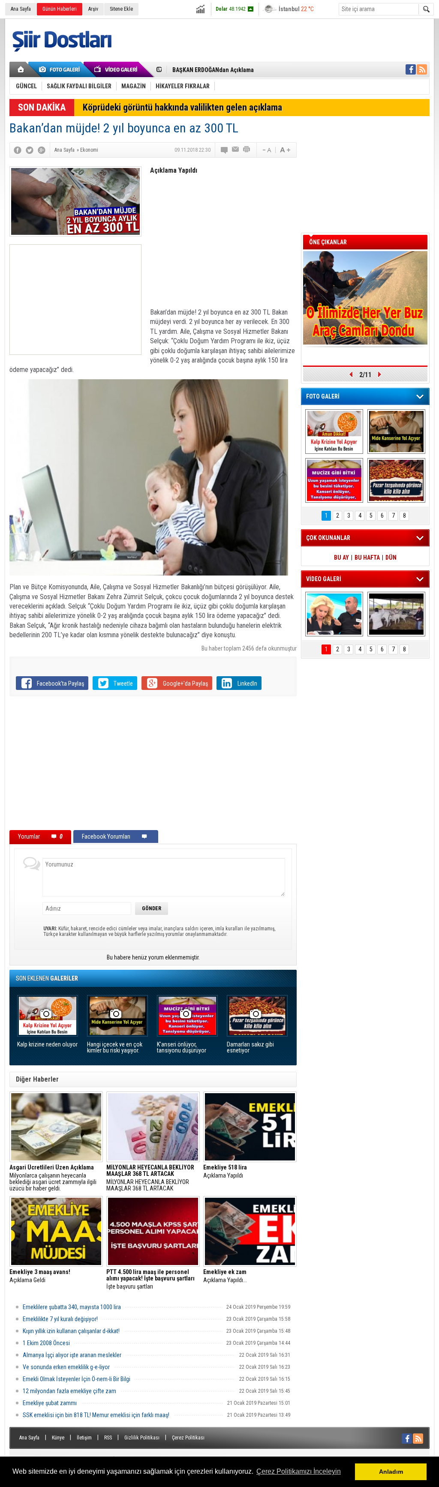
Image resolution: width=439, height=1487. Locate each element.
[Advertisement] (75, 299)
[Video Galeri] (116, 69)
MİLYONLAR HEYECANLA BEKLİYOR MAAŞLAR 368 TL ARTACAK (150, 1178)
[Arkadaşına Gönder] (236, 150)
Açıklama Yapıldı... (225, 1276)
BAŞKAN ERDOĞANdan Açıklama (213, 68)
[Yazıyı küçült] (266, 150)
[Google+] (41, 150)
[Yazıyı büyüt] (285, 150)
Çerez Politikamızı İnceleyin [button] (298, 1471)
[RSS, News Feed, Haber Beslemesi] (422, 69)
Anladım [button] (391, 1471)
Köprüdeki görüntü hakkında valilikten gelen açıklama (182, 107)
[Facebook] (17, 150)
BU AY (341, 557)
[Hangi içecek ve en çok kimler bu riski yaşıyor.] (396, 431)
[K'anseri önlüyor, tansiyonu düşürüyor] (334, 480)
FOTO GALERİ (323, 396)
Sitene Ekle (121, 9)
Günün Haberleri (59, 9)
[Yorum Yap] (225, 150)
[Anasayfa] (21, 69)
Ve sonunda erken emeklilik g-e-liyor (66, 1367)
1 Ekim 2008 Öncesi (46, 1343)
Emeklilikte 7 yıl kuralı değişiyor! (60, 1319)
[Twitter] (29, 150)
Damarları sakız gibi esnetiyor (250, 1047)
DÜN (391, 557)
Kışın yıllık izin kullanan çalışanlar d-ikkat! (71, 1331)
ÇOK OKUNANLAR (328, 537)
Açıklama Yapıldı (225, 1171)
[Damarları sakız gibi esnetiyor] (396, 480)
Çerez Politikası (188, 1438)
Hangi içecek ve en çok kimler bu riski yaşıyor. (114, 1047)
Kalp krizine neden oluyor (47, 1044)
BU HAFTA (367, 557)
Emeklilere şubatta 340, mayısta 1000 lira (72, 1307)
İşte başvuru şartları (150, 1279)
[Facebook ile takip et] (411, 69)
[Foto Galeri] (61, 69)
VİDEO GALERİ (323, 579)
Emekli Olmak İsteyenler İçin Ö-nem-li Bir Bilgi (76, 1379)
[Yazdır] (247, 150)
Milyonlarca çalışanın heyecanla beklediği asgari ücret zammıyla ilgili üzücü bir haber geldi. (52, 1178)
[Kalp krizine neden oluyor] (334, 431)
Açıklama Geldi (39, 1276)
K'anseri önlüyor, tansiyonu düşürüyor (181, 1047)
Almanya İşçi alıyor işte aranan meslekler (72, 1355)
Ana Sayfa (21, 9)
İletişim (84, 1438)
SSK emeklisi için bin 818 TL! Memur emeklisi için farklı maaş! (96, 1415)
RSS (108, 1438)
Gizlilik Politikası (141, 1438)
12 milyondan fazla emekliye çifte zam (69, 1391)
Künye (58, 1438)
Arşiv (93, 9)
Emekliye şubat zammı (50, 1403)
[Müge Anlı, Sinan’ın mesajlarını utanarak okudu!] (334, 614)
